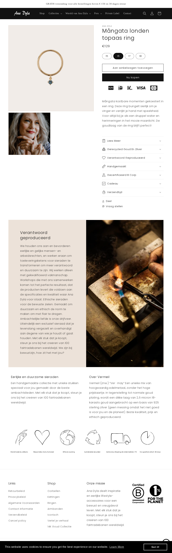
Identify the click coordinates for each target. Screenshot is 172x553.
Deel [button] (109, 201)
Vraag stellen (114, 206)
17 (129, 56)
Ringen (52, 503)
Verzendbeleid (17, 514)
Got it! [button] (155, 547)
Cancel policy (17, 520)
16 (118, 56)
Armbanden (55, 509)
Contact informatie (20, 509)
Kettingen (54, 497)
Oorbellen (54, 491)
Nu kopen (132, 77)
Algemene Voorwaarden (24, 503)
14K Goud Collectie (60, 526)
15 (107, 56)
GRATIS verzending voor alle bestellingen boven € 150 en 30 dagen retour (86, 4)
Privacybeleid (17, 497)
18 (140, 56)
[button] (55, 13)
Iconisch (53, 514)
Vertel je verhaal (58, 520)
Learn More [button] (117, 546)
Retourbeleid (16, 491)
